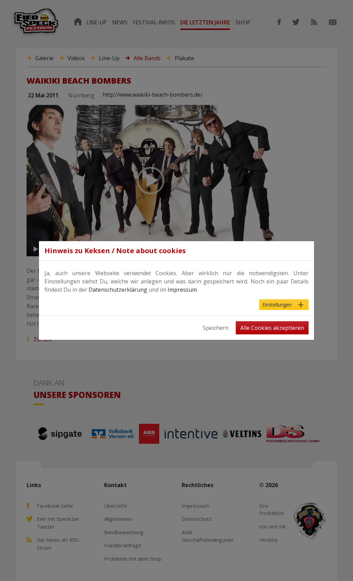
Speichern (216, 328)
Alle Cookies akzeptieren (272, 328)
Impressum (182, 289)
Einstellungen (277, 304)
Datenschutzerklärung (118, 289)
